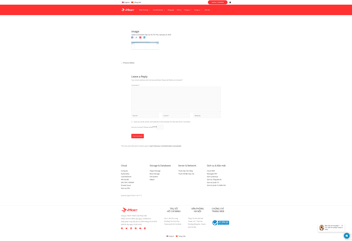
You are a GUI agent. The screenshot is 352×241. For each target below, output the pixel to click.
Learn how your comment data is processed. (165, 146)
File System (154, 177)
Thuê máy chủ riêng (185, 171)
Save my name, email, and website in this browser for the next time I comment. (162, 122)
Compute (124, 171)
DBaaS (152, 179)
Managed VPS (212, 174)
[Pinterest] (140, 37)
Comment (135, 85)
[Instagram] (136, 228)
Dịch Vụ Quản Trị (213, 182)
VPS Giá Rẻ (125, 179)
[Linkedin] (144, 37)
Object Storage (155, 171)
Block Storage (155, 174)
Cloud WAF (211, 171)
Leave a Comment (137, 35)
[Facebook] (132, 37)
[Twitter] (136, 37)
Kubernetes (125, 174)
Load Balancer (126, 177)
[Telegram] (145, 228)
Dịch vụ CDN (125, 188)
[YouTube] (140, 228)
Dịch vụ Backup (212, 177)
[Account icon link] (230, 2)
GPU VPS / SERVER (127, 182)
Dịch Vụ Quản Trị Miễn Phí (216, 185)
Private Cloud (126, 185)
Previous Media (127, 63)
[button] (218, 2)
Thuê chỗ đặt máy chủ (186, 174)
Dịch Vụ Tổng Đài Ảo (214, 179)
